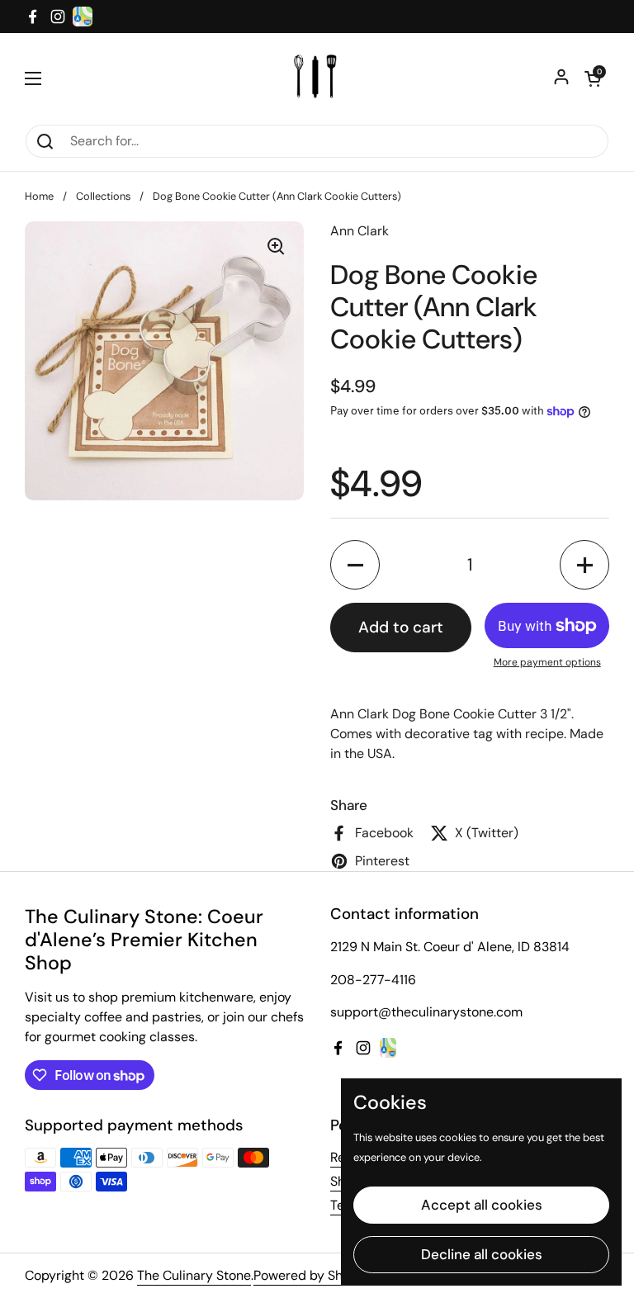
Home (39, 196)
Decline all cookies (481, 1254)
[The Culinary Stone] (317, 78)
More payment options (547, 662)
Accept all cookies (481, 1205)
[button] (592, 78)
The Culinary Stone (194, 1275)
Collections (103, 196)
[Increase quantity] (584, 565)
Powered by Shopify (313, 1275)
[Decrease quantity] (355, 565)
